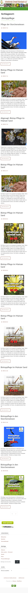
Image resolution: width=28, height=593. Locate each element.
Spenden (3, 535)
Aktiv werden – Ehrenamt (6, 548)
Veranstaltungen (4, 537)
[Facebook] (15, 582)
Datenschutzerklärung (10, 573)
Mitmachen (3, 532)
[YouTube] (12, 582)
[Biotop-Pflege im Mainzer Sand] (14, 88)
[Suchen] (17, 558)
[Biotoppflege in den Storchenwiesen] (14, 433)
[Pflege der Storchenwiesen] (14, 40)
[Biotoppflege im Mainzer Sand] (14, 382)
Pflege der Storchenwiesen (12, 24)
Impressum (21, 573)
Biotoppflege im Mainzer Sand (14, 365)
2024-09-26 (5, 467)
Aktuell (2, 550)
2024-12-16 (5, 367)
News (2, 552)
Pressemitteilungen (5, 554)
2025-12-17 (5, 169)
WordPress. (19, 577)
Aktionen (3, 545)
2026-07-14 (5, 27)
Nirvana (14, 577)
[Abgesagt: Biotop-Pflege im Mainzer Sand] (14, 135)
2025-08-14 (5, 217)
